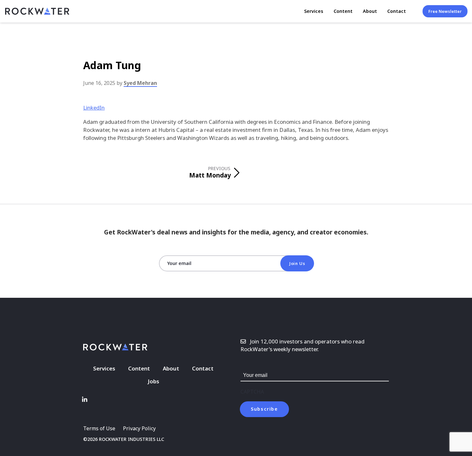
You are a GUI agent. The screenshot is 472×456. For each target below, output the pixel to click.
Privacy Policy (139, 428)
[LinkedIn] (84, 399)
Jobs (153, 381)
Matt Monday (210, 172)
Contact (396, 11)
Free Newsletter (445, 11)
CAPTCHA (252, 391)
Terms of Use (99, 428)
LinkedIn (94, 107)
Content (343, 11)
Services (313, 11)
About (370, 11)
